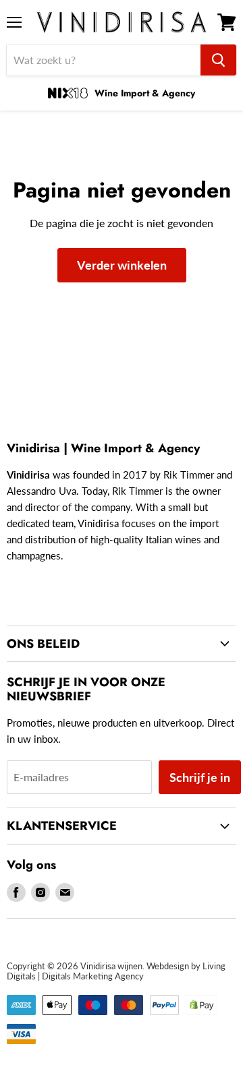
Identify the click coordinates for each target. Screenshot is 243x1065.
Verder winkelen (122, 264)
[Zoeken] (218, 59)
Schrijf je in (199, 777)
